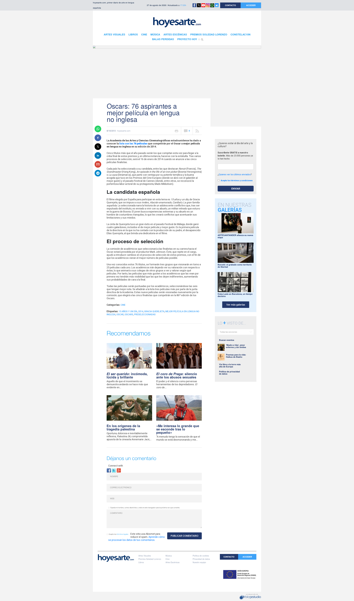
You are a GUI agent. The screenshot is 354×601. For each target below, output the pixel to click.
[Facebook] (109, 470)
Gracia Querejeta (154, 311)
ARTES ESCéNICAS (175, 34)
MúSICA (155, 34)
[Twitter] (114, 470)
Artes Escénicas (172, 562)
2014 (140, 311)
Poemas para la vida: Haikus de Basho (236, 356)
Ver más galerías (235, 304)
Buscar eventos (226, 340)
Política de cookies (201, 555)
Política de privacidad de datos (229, 372)
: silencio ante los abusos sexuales (176, 375)
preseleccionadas (145, 314)
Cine (123, 305)
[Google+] (119, 470)
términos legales (122, 534)
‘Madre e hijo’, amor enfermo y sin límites (236, 346)
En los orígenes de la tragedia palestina (123, 427)
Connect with (115, 465)
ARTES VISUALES (114, 34)
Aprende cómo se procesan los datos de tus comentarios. (136, 538)
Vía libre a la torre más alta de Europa (230, 365)
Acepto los (118, 534)
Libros (141, 562)
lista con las (133, 143)
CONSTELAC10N (240, 34)
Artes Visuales (144, 555)
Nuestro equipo (199, 562)
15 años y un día (128, 311)
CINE (144, 34)
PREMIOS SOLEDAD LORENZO (208, 34)
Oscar (120, 314)
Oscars (129, 314)
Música (169, 555)
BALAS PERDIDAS (163, 39)
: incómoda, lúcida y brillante (127, 375)
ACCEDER (251, 5)
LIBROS (133, 34)
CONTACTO (230, 5)
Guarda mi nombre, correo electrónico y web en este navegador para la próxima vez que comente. (145, 508)
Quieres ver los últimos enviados (235, 174)
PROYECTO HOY (187, 39)
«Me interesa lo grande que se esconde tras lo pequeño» (177, 429)
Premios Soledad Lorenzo (149, 559)
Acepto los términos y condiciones (237, 180)
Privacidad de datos (201, 559)
